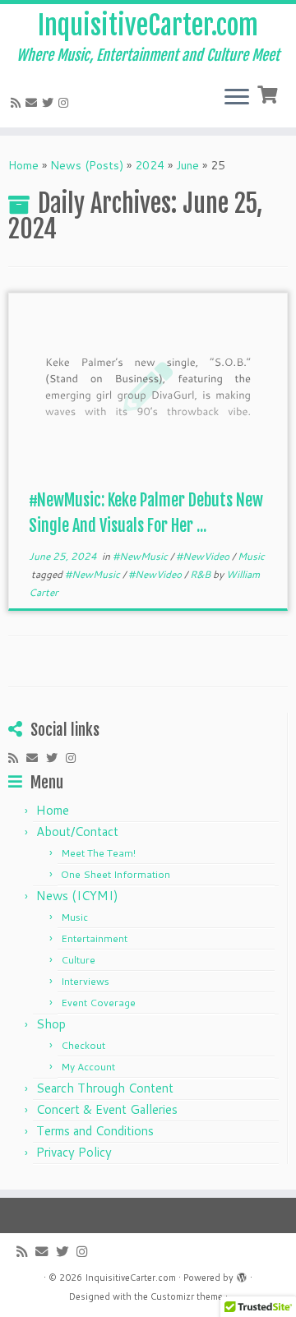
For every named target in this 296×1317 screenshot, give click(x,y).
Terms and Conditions (95, 1130)
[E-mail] (33, 103)
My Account (88, 1067)
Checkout (83, 1045)
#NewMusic (141, 556)
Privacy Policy (74, 1152)
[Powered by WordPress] (241, 1274)
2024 (149, 165)
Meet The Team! (98, 853)
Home (23, 165)
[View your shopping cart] (269, 93)
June (187, 165)
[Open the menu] (236, 97)
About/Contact (77, 831)
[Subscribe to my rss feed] (18, 103)
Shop (51, 1024)
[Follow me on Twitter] (50, 103)
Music (251, 556)
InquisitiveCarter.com (148, 25)
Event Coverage (98, 1003)
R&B (201, 574)
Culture (78, 960)
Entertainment (94, 938)
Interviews (85, 981)
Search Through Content (104, 1088)
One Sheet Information (115, 874)
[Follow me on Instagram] (65, 103)
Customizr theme (186, 1296)
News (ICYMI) (77, 895)
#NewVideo (204, 556)
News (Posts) (86, 165)
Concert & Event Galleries (107, 1109)
